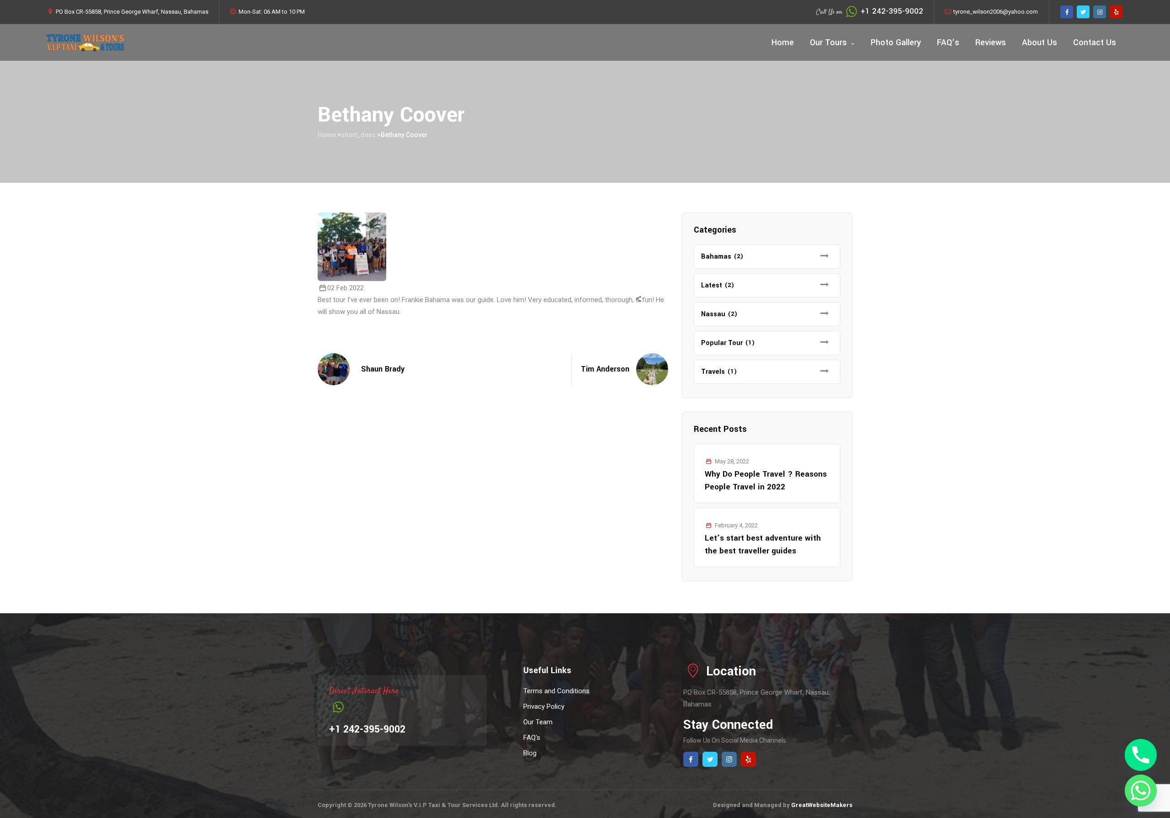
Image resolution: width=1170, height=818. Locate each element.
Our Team (538, 722)
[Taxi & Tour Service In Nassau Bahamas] (85, 42)
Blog (530, 753)
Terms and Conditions (556, 691)
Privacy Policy (543, 706)
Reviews (990, 42)
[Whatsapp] (1141, 791)
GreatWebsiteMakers (821, 805)
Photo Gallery (896, 42)
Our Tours (828, 42)
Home (782, 42)
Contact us (1094, 42)
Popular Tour (722, 343)
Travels (713, 372)
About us (1039, 42)
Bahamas (716, 256)
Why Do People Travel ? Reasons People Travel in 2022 (766, 480)
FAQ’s (948, 42)
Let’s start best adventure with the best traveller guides (763, 544)
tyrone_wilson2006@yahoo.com (995, 11)
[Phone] (1141, 755)
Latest (711, 285)
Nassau (713, 314)
